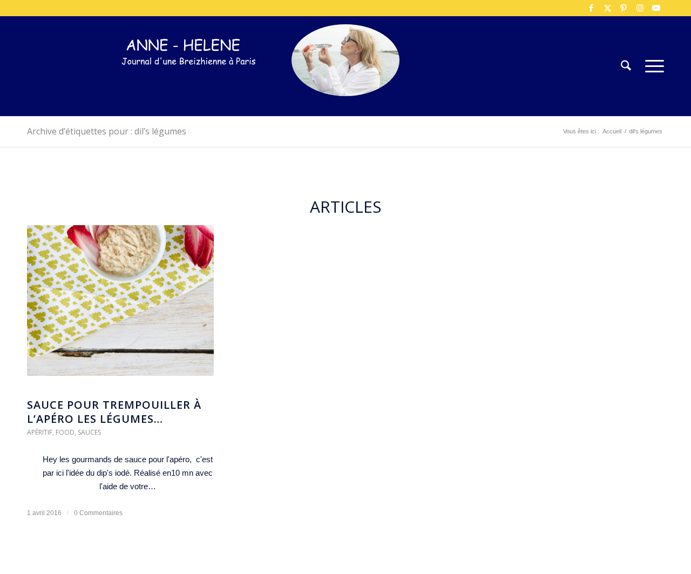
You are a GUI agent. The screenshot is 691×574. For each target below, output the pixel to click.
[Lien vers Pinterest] (623, 8)
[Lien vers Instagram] (640, 8)
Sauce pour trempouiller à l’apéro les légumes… (114, 411)
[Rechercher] (626, 66)
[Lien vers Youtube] (656, 8)
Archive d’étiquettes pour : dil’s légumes (106, 131)
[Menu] (651, 66)
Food (65, 432)
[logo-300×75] (189, 82)
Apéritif (39, 432)
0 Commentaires (98, 513)
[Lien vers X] (607, 8)
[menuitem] (626, 66)
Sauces (89, 432)
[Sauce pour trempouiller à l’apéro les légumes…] (120, 306)
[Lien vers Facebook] (591, 8)
